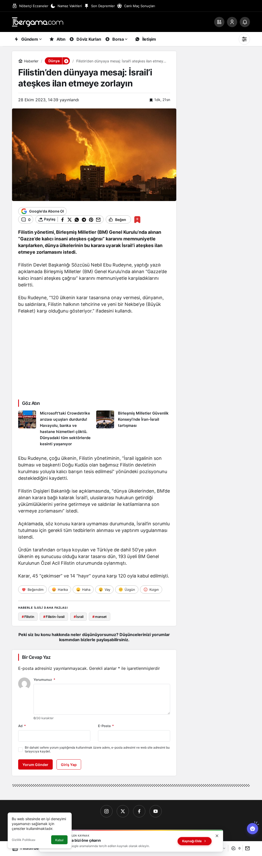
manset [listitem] (99, 617)
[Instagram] (106, 811)
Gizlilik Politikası (23, 840)
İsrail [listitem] (78, 617)
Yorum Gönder (35, 764)
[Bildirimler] (245, 22)
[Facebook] (139, 811)
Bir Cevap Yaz (36, 657)
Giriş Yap (69, 764)
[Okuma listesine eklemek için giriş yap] (137, 219)
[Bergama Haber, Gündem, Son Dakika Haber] (37, 21)
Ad (22, 726)
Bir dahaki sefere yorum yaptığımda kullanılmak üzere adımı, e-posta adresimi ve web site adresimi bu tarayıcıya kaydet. (97, 749)
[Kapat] (217, 835)
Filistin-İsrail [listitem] (53, 617)
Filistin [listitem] (28, 617)
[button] (219, 22)
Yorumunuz (44, 679)
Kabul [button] (59, 840)
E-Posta (106, 726)
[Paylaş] (246, 848)
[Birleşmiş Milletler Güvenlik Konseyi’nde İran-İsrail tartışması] (133, 428)
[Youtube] (155, 811)
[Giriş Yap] (232, 22)
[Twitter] (123, 811)
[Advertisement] (94, 356)
